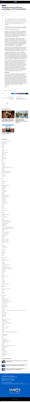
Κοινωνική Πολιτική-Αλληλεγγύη (6, 267)
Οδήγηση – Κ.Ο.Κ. (4, 286)
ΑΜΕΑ (2, 148)
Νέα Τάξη (3, 282)
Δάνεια (3, 177)
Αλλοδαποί (3, 147)
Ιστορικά (3, 258)
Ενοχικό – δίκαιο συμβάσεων (5, 233)
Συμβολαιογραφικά (4, 320)
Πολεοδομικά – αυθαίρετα (5, 302)
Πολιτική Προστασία (4, 305)
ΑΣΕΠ (2, 161)
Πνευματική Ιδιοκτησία (5, 300)
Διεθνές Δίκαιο (3, 194)
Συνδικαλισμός (4, 324)
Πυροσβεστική (4, 316)
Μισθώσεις (3, 277)
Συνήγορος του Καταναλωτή (5, 326)
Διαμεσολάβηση (4, 186)
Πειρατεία (3, 296)
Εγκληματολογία (4, 210)
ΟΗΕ (2, 287)
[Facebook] (2, 18)
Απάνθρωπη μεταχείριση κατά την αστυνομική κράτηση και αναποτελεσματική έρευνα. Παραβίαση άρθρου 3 (15, 369)
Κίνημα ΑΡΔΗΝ (4, 263)
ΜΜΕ (2, 278)
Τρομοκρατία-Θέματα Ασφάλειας (6, 340)
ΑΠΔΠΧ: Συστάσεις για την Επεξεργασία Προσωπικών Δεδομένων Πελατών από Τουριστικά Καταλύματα (22, 120)
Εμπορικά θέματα (4, 224)
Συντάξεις (3, 330)
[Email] (2, 26)
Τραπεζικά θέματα (4, 339)
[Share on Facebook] (4, 13)
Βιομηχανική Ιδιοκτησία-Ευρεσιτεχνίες (7, 171)
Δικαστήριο (3, 204)
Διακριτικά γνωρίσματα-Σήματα (6, 185)
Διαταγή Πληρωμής (4, 190)
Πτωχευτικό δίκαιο (4, 315)
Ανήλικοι (3, 151)
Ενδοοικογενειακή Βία (4, 229)
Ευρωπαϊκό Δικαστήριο (5, 247)
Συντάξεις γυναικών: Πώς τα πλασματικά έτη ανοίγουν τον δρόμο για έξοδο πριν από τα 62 (17, 361)
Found (1, 401)
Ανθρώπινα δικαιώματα (5, 152)
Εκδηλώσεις (3, 215)
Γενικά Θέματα (3, 5)
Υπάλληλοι (3, 344)
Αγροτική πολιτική (4, 142)
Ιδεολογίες (3, 253)
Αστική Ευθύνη (4, 162)
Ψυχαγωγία (3, 355)
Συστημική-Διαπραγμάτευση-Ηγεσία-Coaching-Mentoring (9, 331)
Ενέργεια (3, 230)
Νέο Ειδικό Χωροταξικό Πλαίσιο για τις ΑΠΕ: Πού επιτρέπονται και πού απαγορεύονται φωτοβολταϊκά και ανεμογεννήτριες (16, 365)
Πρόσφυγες (3, 311)
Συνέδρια (3, 325)
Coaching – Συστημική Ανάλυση (6, 141)
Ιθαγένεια (3, 254)
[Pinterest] (2, 24)
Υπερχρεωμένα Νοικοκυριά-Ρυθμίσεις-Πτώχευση (8, 345)
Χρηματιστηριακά (4, 353)
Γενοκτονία (3, 176)
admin (7, 103)
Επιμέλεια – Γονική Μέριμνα (5, 239)
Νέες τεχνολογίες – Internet (5, 283)
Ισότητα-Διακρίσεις (4, 257)
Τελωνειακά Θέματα (4, 335)
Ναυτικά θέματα (4, 281)
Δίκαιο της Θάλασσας (4, 201)
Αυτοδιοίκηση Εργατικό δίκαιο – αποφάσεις (7, 167)
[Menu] (2, 2)
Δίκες (2, 205)
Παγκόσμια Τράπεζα (4, 295)
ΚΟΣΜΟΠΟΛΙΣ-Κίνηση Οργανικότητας (7, 268)
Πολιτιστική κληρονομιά (5, 306)
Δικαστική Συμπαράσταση (6, 133)
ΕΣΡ (2, 243)
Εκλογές (3, 218)
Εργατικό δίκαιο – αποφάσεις (5, 242)
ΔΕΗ (2, 180)
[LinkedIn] (2, 22)
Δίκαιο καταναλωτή (4, 199)
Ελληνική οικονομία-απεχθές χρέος (6, 90)
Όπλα (2, 291)
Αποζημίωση (3, 157)
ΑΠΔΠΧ (2, 156)
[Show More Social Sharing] (9, 13)
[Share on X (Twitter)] (6, 13)
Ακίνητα (3, 146)
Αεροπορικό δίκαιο (4, 143)
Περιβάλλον (3, 297)
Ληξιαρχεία (3, 273)
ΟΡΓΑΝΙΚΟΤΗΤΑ (4, 292)
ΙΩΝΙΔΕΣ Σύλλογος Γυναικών (5, 259)
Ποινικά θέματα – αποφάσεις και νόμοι (7, 301)
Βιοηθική (3, 170)
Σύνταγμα (3, 329)
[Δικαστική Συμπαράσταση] (8, 128)
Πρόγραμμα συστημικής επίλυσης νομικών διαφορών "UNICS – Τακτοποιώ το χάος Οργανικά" (14, 310)
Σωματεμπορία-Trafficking (5, 334)
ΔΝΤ (2, 209)
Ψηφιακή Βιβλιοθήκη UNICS (5, 354)
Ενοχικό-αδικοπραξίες (4, 234)
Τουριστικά (13, 90)
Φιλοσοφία (3, 349)
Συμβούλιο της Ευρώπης (5, 321)
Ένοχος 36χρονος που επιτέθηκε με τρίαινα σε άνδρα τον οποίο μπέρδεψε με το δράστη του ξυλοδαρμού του (8, 120)
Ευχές (2, 248)
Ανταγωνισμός (4, 153)
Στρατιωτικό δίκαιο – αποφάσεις (6, 319)
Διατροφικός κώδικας (4, 191)
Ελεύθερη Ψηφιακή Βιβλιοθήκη (6, 220)
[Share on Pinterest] (7, 13)
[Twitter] (2, 20)
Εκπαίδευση (3, 219)
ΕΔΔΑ (2, 211)
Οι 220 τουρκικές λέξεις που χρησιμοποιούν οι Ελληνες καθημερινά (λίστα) (21, 99)
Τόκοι (2, 336)
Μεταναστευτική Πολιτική (5, 276)
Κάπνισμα (3, 262)
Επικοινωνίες (3, 238)
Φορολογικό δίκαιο (4, 350)
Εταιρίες (3, 244)
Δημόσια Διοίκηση (4, 181)
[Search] (27, 2)
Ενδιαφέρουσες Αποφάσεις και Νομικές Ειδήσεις (8, 228)
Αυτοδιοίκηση (3, 166)
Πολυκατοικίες (4, 307)
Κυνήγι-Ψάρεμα (4, 271)
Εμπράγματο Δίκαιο (4, 225)
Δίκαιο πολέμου (4, 200)
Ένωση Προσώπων (4, 235)
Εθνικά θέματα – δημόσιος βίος (6, 214)
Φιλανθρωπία (3, 348)
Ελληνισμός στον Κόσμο (5, 223)
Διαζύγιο (3, 182)
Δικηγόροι (3, 206)
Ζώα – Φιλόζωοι (4, 249)
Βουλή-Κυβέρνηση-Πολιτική (5, 172)
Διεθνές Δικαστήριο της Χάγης (5, 195)
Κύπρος (3, 272)
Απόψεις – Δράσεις (4, 158)
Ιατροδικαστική (4, 252)
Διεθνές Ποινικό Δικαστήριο (5, 196)
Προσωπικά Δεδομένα (4, 312)
